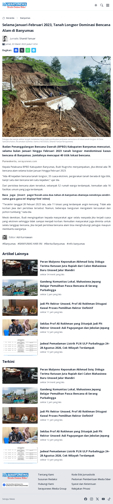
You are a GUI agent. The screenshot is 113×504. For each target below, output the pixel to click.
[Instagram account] (91, 499)
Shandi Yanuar (27, 38)
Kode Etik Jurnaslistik (83, 474)
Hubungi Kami (46, 484)
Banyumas (25, 18)
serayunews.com (27, 161)
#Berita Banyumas (54, 243)
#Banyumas (9, 243)
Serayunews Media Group (52, 488)
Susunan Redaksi (47, 479)
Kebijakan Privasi (81, 488)
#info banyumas (76, 243)
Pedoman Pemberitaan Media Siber (91, 479)
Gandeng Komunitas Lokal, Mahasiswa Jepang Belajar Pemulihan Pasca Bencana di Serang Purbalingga (70, 286)
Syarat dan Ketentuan (84, 484)
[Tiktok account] (109, 499)
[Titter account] (97, 499)
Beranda (10, 18)
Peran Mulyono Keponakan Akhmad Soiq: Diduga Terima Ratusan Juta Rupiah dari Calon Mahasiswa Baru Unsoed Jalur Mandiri (73, 266)
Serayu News (8, 499)
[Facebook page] (85, 499)
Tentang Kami (46, 474)
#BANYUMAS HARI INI (30, 243)
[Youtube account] (103, 499)
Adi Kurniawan (24, 237)
